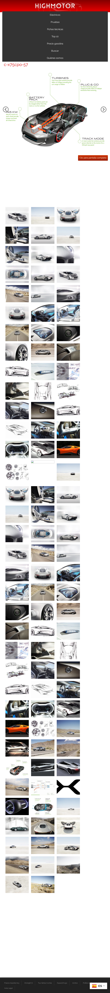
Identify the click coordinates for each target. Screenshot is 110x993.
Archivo (75, 983)
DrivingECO (28, 983)
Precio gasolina (55, 43)
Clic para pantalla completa (92, 157)
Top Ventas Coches (45, 983)
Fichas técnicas (55, 29)
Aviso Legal (8, 988)
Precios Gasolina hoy (11, 983)
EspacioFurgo (62, 983)
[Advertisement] (55, 183)
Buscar (55, 50)
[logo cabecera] (55, 5)
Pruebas (55, 22)
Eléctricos (55, 15)
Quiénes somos (55, 58)
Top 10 (55, 36)
